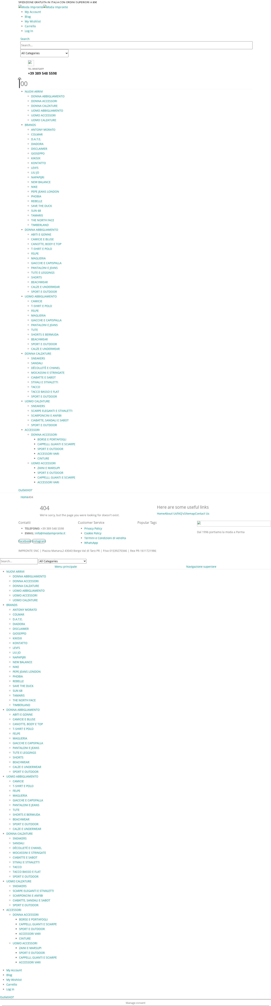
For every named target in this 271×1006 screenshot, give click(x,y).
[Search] (70, 53)
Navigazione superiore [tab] (201, 566)
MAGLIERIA (38, 258)
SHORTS (36, 277)
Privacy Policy (93, 528)
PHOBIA (36, 196)
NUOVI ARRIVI (34, 91)
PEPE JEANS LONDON (45, 191)
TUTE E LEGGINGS (43, 272)
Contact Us (202, 513)
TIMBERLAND (40, 225)
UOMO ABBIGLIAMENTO (47, 110)
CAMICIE (36, 301)
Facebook (25, 541)
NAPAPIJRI (37, 177)
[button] (25, 39)
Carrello (30, 26)
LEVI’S (34, 168)
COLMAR (37, 134)
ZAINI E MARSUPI (48, 468)
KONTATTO (38, 163)
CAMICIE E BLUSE (42, 239)
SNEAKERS (38, 358)
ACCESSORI (32, 430)
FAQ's (180, 513)
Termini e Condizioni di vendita (105, 538)
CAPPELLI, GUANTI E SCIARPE (56, 444)
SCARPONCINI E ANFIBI (46, 415)
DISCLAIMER (39, 148)
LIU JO (35, 172)
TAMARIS (37, 215)
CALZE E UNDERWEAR (45, 287)
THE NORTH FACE (42, 220)
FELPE (35, 253)
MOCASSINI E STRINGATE (47, 372)
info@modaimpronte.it (50, 533)
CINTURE (43, 458)
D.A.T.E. (36, 139)
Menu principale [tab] (66, 566)
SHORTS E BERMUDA (45, 334)
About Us (171, 513)
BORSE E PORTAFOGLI (51, 439)
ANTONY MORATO (43, 129)
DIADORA (37, 144)
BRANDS (30, 125)
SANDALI (37, 363)
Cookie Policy (92, 533)
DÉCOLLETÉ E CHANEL (45, 368)
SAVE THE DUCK (41, 206)
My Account (33, 12)
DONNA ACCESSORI (44, 101)
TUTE (34, 330)
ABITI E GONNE (41, 234)
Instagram (39, 541)
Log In (29, 31)
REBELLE (36, 201)
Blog (28, 16)
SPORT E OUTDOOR (44, 291)
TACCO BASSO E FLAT (45, 392)
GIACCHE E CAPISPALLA (46, 263)
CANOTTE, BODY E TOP (46, 244)
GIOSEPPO (38, 153)
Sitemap (189, 513)
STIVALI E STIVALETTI (44, 382)
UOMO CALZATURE (43, 120)
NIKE (34, 187)
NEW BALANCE (41, 182)
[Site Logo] (43, 7)
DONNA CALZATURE (44, 106)
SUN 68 (36, 210)
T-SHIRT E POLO (41, 249)
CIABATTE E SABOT (43, 377)
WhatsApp (91, 543)
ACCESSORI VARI (48, 453)
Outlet (25, 490)
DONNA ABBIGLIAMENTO (47, 96)
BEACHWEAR (39, 282)
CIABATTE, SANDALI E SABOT (50, 420)
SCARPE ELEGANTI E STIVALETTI (51, 411)
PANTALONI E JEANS (44, 268)
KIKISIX (35, 158)
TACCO (35, 387)
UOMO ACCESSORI (43, 115)
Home (161, 513)
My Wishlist (33, 21)
